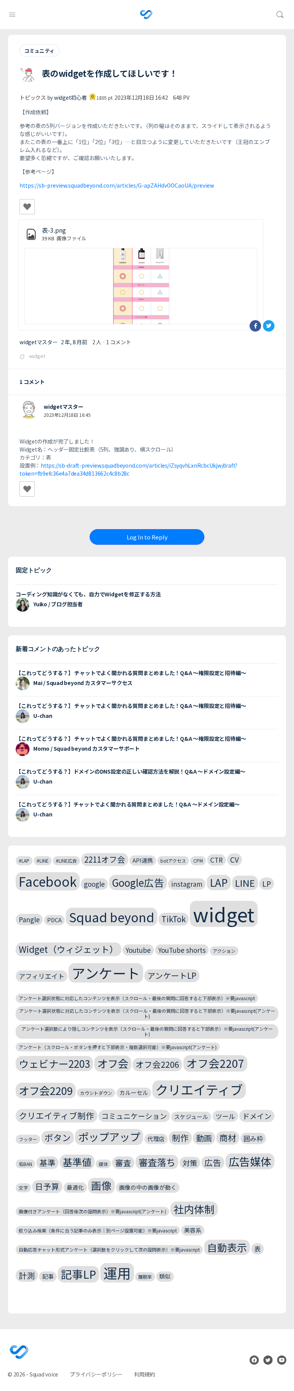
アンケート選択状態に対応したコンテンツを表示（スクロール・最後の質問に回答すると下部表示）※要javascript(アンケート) (147, 1013)
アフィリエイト (41, 976)
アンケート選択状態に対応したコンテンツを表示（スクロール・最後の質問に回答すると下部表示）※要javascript (137, 998)
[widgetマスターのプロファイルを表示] (29, 410)
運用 (117, 1273)
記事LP (78, 1274)
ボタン (57, 1137)
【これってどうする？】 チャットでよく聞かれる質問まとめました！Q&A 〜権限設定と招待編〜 (131, 673)
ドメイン (256, 1116)
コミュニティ (39, 50)
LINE (245, 882)
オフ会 (112, 1063)
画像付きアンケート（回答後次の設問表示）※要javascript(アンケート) (92, 1211)
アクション (224, 950)
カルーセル (133, 1092)
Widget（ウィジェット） (68, 949)
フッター (28, 1139)
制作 (180, 1137)
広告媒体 (250, 1161)
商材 (227, 1137)
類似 (165, 1276)
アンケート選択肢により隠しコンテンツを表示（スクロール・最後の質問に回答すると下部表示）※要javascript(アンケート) (147, 1031)
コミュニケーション (134, 1116)
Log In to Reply (147, 537)
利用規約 (144, 1374)
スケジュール (191, 1116)
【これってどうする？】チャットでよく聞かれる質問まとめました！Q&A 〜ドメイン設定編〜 (128, 804)
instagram (187, 884)
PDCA (54, 920)
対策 (190, 1163)
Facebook (48, 881)
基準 (47, 1162)
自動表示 (227, 1247)
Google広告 (138, 882)
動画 (204, 1137)
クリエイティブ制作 (56, 1115)
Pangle (29, 919)
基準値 (77, 1162)
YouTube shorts (182, 950)
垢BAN (25, 1164)
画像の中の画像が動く (147, 1187)
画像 (101, 1185)
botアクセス (173, 860)
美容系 (192, 1230)
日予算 (47, 1186)
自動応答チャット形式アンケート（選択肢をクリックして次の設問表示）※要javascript (109, 1249)
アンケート (106, 973)
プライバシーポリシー (96, 1374)
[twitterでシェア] (268, 326)
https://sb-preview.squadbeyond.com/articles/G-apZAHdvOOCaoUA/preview (117, 185)
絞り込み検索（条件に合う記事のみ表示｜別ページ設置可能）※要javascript (98, 1230)
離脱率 (145, 1276)
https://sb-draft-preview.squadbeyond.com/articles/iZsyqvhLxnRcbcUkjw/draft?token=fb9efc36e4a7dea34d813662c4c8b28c (128, 469)
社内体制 (194, 1209)
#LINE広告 (66, 860)
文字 (23, 1187)
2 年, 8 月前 (74, 342)
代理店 (156, 1139)
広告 (212, 1162)
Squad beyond (111, 917)
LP (266, 883)
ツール (225, 1116)
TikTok (174, 919)
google (94, 884)
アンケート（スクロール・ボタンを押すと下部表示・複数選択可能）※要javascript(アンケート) (118, 1047)
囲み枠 (253, 1138)
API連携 (142, 860)
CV (234, 859)
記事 (48, 1276)
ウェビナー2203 (54, 1063)
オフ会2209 (46, 1090)
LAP (219, 882)
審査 (123, 1162)
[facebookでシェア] (255, 326)
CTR (216, 860)
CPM (198, 860)
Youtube (138, 950)
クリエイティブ (199, 1089)
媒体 (103, 1164)
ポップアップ (109, 1136)
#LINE (43, 860)
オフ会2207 (215, 1063)
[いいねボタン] (27, 206)
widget (37, 355)
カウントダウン (96, 1093)
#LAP (24, 860)
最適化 (75, 1187)
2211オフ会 (104, 859)
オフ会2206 (157, 1064)
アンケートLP (171, 975)
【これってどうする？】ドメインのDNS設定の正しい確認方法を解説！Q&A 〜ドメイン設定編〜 (130, 771)
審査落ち (157, 1162)
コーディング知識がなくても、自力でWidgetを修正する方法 (88, 594)
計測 (27, 1275)
